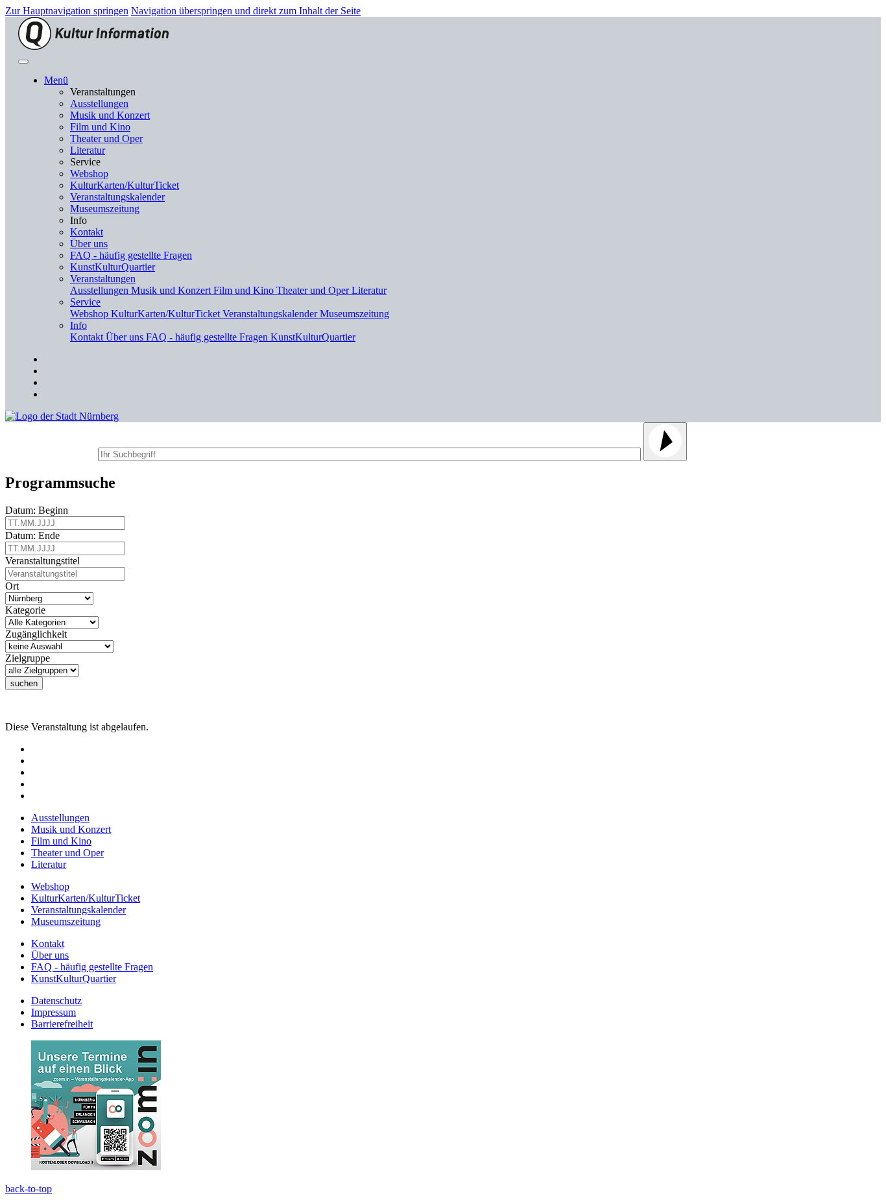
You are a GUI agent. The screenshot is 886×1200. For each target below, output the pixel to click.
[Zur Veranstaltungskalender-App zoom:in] (96, 1166)
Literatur (87, 150)
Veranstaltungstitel (45, 560)
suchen (24, 683)
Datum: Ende (35, 535)
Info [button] (78, 325)
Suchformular (50, 452)
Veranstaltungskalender (117, 196)
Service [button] (85, 301)
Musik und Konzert (110, 115)
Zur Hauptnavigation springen (66, 10)
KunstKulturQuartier (112, 266)
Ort (14, 586)
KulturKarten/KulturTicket (124, 185)
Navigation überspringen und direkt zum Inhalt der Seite (246, 10)
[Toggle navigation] (23, 62)
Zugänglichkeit (38, 634)
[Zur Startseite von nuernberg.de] (62, 416)
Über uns (89, 243)
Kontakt (86, 231)
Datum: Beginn (39, 510)
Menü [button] (56, 80)
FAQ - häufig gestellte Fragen (131, 255)
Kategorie (28, 610)
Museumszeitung (104, 208)
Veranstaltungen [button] (103, 278)
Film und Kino (100, 126)
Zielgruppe (30, 658)
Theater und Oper (106, 138)
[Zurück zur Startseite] (93, 46)
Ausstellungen (99, 103)
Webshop (89, 173)
